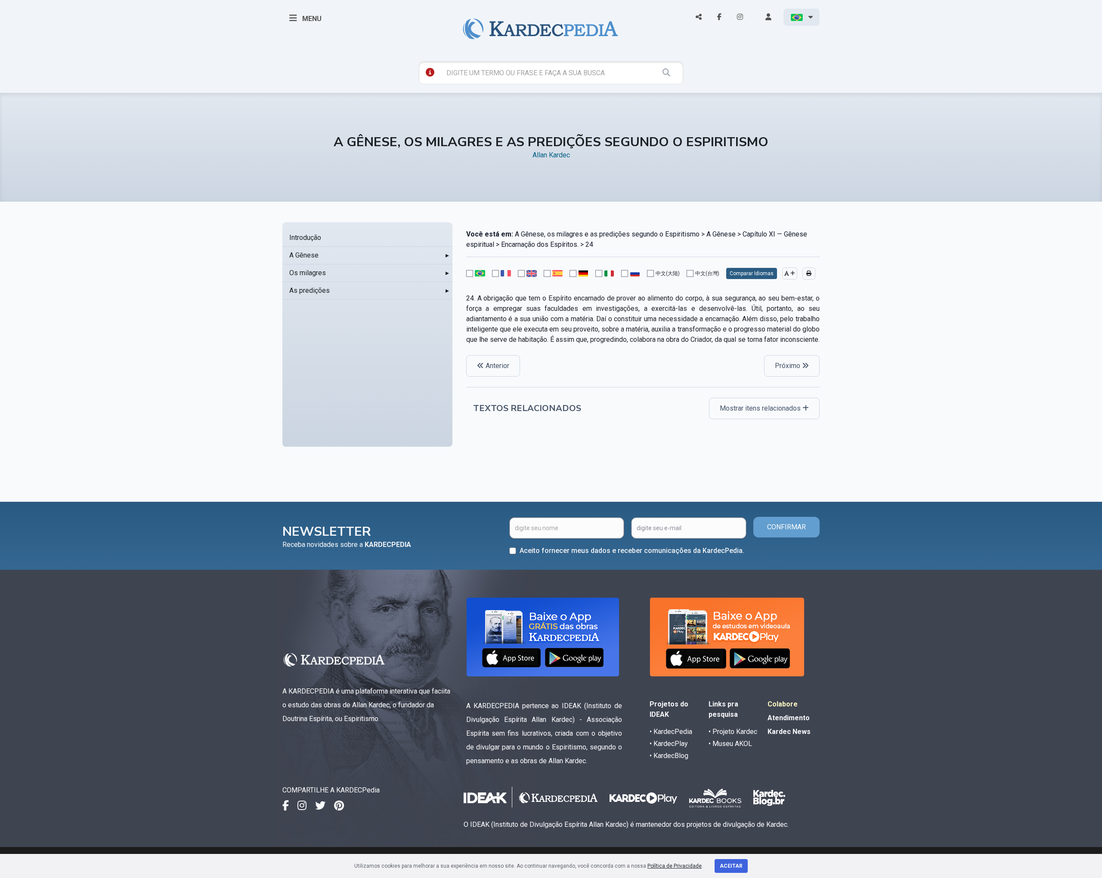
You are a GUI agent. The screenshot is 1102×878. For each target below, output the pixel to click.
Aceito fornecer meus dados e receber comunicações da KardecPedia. (632, 550)
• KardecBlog (669, 756)
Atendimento (789, 718)
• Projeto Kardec (733, 732)
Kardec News (789, 732)
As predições (309, 290)
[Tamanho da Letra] (789, 273)
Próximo (788, 366)
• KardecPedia (671, 732)
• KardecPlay (669, 744)
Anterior (496, 366)
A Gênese (304, 255)
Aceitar (731, 866)
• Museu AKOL (730, 744)
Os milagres (307, 273)
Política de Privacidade (674, 866)
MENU (311, 19)
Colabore (783, 704)
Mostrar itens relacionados (761, 408)
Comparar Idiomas (752, 273)
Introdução (305, 237)
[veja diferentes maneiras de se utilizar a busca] (430, 72)
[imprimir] (808, 273)
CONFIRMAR (786, 527)
